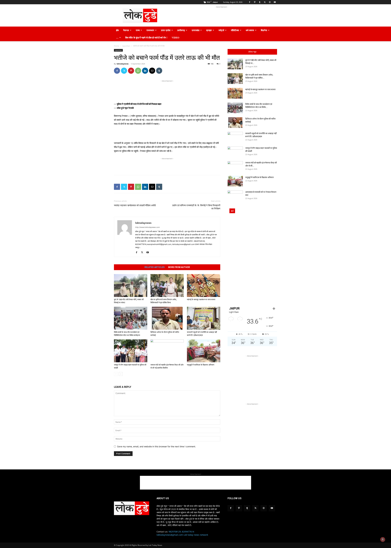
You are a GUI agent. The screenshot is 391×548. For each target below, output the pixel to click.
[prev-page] (116, 374)
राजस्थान (150, 30)
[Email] (152, 71)
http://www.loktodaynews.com (147, 227)
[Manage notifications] (382, 539)
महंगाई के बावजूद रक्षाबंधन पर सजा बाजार (201, 299)
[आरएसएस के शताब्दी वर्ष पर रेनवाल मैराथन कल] (235, 195)
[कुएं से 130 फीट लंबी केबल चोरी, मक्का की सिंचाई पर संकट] (130, 285)
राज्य (138, 30)
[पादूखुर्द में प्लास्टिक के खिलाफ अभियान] (203, 350)
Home (116, 46)
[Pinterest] (254, 2)
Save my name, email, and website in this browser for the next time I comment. (156, 446)
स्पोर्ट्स (221, 30)
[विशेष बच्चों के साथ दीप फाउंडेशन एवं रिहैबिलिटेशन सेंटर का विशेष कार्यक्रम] (130, 318)
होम (117, 30)
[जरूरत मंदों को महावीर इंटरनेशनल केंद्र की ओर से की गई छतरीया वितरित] (167, 350)
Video (175, 37)
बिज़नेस (264, 30)
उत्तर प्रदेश (165, 30)
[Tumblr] (259, 2)
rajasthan (126, 46)
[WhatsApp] (138, 71)
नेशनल (126, 30)
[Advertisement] (221, 15)
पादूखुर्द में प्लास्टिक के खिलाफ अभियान (200, 365)
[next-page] (121, 374)
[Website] (269, 2)
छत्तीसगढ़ (181, 30)
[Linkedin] (145, 71)
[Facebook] (249, 2)
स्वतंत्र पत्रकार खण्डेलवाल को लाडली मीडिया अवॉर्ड (135, 205)
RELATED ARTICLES (154, 267)
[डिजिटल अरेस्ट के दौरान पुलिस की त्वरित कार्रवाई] (167, 318)
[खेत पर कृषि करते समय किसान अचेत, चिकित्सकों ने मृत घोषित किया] (167, 285)
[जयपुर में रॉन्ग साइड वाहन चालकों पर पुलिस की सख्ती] (130, 350)
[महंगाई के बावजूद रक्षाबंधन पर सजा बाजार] (203, 285)
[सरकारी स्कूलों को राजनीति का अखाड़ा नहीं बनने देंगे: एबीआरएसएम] (203, 318)
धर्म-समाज (250, 30)
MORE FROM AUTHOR (179, 267)
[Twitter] (264, 2)
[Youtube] (274, 2)
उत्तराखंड (195, 30)
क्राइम (209, 30)
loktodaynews (122, 64)
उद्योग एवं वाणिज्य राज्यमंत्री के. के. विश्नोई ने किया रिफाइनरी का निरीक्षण (196, 207)
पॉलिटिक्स (235, 30)
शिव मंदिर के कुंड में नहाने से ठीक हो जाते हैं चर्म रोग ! (146, 37)
